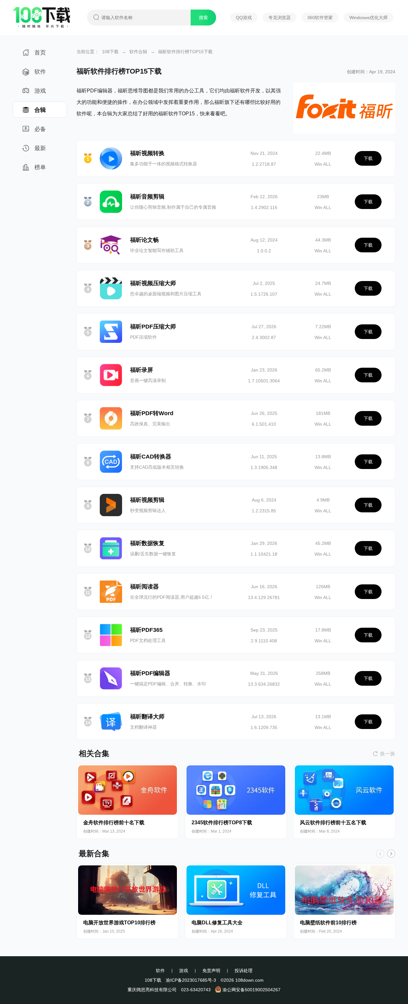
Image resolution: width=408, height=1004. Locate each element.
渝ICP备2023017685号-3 (191, 980)
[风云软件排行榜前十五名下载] (344, 790)
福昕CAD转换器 (150, 456)
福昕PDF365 (146, 630)
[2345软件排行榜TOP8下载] (235, 790)
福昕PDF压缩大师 (153, 326)
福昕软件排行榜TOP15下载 (185, 51)
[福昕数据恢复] (111, 548)
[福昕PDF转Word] (111, 418)
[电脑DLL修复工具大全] (235, 890)
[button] (391, 853)
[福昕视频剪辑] (111, 505)
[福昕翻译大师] (111, 722)
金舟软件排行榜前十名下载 (113, 822)
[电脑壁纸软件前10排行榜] (344, 890)
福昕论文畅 (144, 240)
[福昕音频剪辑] (111, 202)
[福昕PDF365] (111, 635)
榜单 (40, 167)
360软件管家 (320, 17)
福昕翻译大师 (147, 716)
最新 (40, 148)
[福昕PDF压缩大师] (111, 332)
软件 (40, 72)
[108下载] (41, 25)
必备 (40, 129)
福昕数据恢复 (147, 543)
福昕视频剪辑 (147, 500)
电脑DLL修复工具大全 (217, 922)
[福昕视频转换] (111, 158)
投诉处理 (243, 970)
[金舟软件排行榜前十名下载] (127, 790)
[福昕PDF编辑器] (111, 678)
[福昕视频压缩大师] (111, 288)
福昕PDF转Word (151, 413)
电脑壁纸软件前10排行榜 (328, 922)
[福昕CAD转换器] (111, 462)
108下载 (110, 51)
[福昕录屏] (111, 375)
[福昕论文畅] (111, 245)
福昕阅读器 (144, 586)
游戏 (40, 91)
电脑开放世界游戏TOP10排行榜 (119, 922)
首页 (40, 52)
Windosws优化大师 (368, 17)
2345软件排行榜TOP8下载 (222, 822)
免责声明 (211, 970)
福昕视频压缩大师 (153, 283)
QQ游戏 (244, 17)
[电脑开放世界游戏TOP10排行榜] (127, 890)
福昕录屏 (141, 370)
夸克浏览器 (279, 17)
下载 (368, 158)
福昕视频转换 (147, 153)
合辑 (40, 110)
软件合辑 (138, 51)
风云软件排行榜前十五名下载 (333, 822)
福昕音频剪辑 (147, 196)
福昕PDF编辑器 (150, 673)
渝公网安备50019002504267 (251, 989)
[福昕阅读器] (111, 592)
